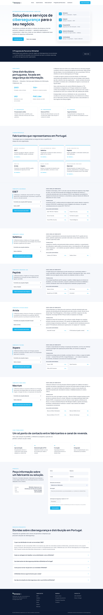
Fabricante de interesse (55, 482)
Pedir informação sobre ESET (21, 210)
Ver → (65, 211)
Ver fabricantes (18, 39)
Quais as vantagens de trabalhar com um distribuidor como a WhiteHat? (34, 555)
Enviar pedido (55, 508)
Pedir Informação (85, 2)
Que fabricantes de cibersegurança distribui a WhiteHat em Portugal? (33, 561)
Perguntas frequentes (60, 600)
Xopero (38, 604)
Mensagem (52, 488)
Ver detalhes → (17, 156)
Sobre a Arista (27, 324)
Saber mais (86, 54)
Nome (51, 470)
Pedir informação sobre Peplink (22, 291)
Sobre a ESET (27, 206)
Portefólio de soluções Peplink (27, 282)
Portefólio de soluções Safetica (27, 247)
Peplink (38, 600)
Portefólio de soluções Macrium (27, 396)
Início (32, 2)
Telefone (72, 476)
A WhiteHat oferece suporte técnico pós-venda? (27, 574)
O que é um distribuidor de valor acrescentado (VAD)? (29, 542)
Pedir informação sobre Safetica (22, 256)
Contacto (69, 2)
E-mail (51, 476)
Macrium (38, 606)
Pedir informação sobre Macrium (22, 404)
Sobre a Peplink (27, 286)
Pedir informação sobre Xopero (22, 366)
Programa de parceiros (60, 598)
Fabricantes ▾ (48, 2)
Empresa (71, 470)
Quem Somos (39, 2)
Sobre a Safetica (27, 251)
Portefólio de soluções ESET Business (27, 202)
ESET (37, 595)
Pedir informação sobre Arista (21, 329)
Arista (37, 602)
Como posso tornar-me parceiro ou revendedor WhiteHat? (30, 567)
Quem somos (58, 595)
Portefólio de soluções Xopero (27, 358)
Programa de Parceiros (59, 2)
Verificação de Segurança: (59, 498)
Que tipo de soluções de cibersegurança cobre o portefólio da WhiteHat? (34, 580)
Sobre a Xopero (27, 362)
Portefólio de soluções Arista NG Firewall (27, 320)
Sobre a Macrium (27, 399)
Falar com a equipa (31, 39)
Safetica (38, 598)
